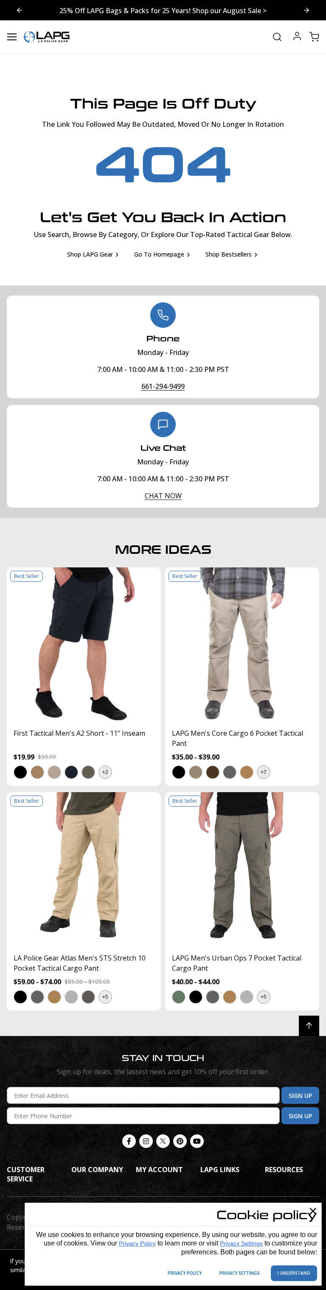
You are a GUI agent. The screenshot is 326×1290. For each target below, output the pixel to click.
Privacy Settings (241, 1243)
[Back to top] (309, 1026)
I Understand (294, 1273)
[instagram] (146, 1141)
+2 (105, 772)
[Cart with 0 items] (314, 37)
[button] (20, 772)
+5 (105, 996)
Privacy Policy (137, 1243)
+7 (264, 772)
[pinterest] (180, 1141)
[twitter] (163, 1141)
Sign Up (300, 1096)
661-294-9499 (163, 386)
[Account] (297, 37)
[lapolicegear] (47, 37)
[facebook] (129, 1141)
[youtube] (197, 1141)
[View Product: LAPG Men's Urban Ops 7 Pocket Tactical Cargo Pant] (242, 869)
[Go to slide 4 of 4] (306, 10)
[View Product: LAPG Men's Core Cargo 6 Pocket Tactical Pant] (242, 644)
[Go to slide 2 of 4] (19, 10)
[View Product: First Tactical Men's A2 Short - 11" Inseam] (84, 644)
